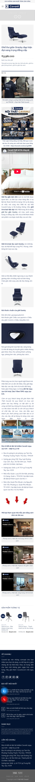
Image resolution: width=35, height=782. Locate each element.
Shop (16, 776)
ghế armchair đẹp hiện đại (12, 63)
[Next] (34, 624)
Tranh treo (5, 733)
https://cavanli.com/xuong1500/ (21, 146)
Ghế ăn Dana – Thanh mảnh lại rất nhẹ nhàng (25, 627)
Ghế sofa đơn (24, 63)
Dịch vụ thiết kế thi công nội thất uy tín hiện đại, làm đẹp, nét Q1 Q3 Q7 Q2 (20, 691)
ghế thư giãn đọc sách (19, 65)
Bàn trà (11, 729)
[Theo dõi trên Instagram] (6, 677)
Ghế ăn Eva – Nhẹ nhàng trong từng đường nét (7, 628)
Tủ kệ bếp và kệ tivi (15, 733)
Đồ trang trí (26, 733)
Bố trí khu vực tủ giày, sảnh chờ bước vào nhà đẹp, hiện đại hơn (20, 715)
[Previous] (1, 624)
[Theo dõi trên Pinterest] (17, 677)
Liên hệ (26, 776)
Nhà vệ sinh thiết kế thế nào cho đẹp (19, 708)
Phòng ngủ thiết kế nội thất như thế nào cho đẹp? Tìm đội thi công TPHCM (19, 700)
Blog (21, 776)
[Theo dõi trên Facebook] (3, 677)
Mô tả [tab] (3, 73)
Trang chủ (12, 13)
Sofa (30, 729)
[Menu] (2, 6)
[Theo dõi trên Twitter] (10, 677)
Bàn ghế (23, 13)
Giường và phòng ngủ (21, 729)
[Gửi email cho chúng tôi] (13, 677)
